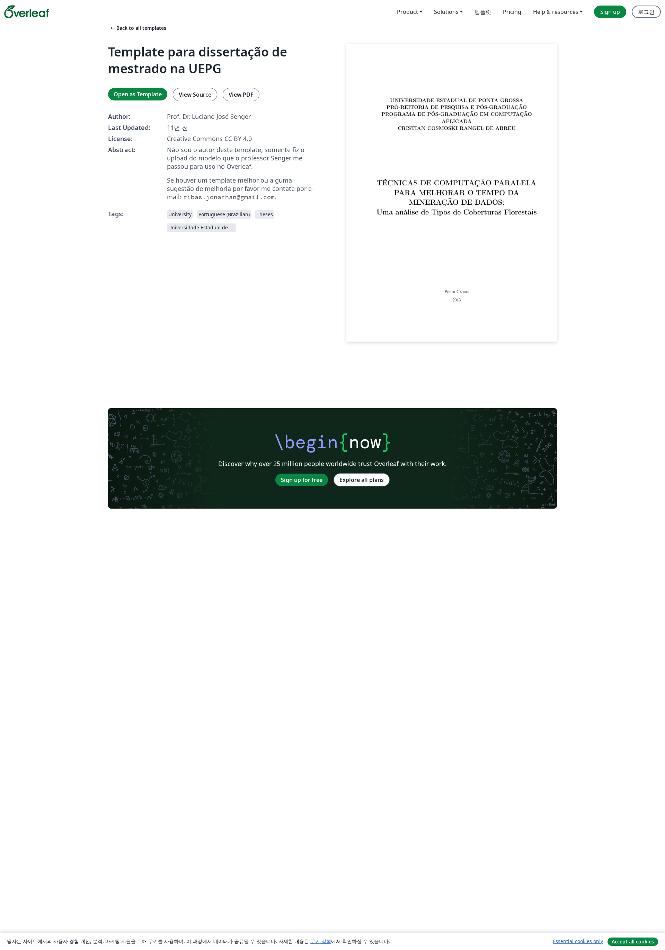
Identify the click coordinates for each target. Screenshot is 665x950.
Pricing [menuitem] (512, 12)
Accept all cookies (633, 941)
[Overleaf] (26, 12)
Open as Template (138, 94)
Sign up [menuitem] (610, 12)
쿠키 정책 (320, 941)
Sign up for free (301, 480)
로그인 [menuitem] (646, 12)
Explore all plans (361, 480)
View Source (195, 94)
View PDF (241, 94)
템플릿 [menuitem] (483, 12)
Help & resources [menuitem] (555, 12)
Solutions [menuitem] (446, 12)
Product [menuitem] (407, 12)
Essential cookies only (578, 941)
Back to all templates (137, 28)
